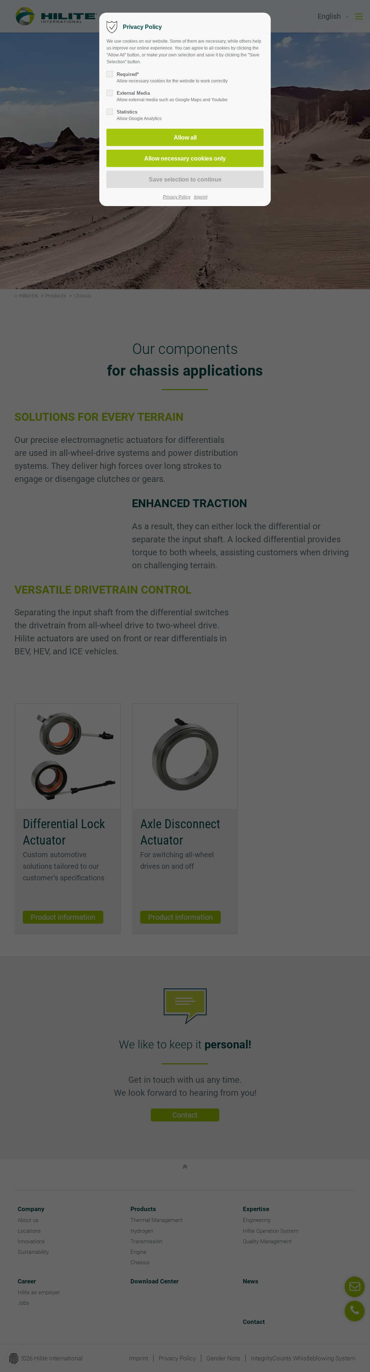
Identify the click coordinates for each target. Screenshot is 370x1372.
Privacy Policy (176, 197)
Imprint (200, 197)
